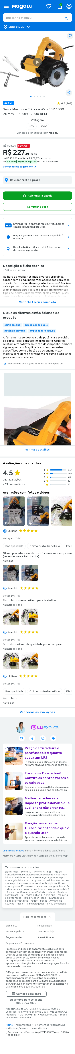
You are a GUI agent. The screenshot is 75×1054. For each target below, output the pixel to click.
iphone (53, 880)
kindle (43, 883)
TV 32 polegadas (56, 903)
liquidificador (31, 898)
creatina (64, 880)
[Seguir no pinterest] (53, 738)
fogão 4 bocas (39, 901)
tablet (51, 892)
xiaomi (28, 889)
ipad (43, 898)
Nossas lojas (45, 925)
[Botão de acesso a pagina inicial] (26, 6)
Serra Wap (62, 856)
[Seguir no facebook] (32, 738)
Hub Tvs (60, 874)
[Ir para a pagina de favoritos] (49, 6)
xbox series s (14, 889)
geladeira (18, 880)
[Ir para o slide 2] (34, 96)
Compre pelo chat (28, 993)
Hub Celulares (27, 874)
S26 (49, 872)
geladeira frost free (16, 901)
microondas (31, 883)
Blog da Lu (11, 925)
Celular (11, 892)
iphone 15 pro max (23, 886)
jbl (22, 895)
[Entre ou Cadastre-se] (69, 6)
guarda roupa (56, 898)
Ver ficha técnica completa (37, 302)
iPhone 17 (26, 872)
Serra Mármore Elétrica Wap (41, 850)
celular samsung (45, 886)
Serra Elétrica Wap (25, 856)
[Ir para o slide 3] (37, 96)
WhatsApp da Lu (15, 931)
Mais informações (34, 916)
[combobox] (37, 17)
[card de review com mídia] (14, 511)
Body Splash (12, 895)
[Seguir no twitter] (22, 738)
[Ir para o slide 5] (44, 96)
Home (9, 1025)
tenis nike (49, 895)
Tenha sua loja (46, 931)
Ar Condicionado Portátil (31, 892)
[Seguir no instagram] (43, 738)
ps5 (34, 877)
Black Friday (11, 872)
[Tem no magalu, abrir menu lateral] (6, 6)
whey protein (14, 883)
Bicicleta (62, 892)
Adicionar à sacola (40, 195)
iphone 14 (23, 877)
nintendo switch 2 (58, 889)
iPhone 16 (39, 872)
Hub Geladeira (45, 874)
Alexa (20, 903)
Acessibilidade (46, 937)
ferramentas (23, 1025)
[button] (66, 19)
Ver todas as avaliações (37, 712)
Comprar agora (37, 206)
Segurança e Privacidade (20, 943)
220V (43, 126)
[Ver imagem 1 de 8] (37, 62)
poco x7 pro (32, 880)
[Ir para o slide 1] (30, 96)
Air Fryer (43, 877)
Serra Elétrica (46, 856)
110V (31, 126)
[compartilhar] (69, 92)
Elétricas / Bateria (18, 1028)
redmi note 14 (34, 895)
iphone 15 (10, 877)
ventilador (40, 889)
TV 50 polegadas (34, 903)
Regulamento (14, 937)
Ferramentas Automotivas (49, 1025)
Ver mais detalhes (37, 449)
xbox (44, 880)
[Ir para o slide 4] (40, 96)
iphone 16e (63, 886)
